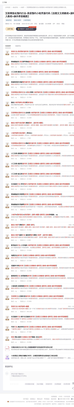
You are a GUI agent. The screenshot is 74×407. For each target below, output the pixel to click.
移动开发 (15, 7)
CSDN (60, 396)
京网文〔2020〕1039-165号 (45, 401)
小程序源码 (27, 20)
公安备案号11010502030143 (17, 401)
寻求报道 (46, 399)
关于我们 (26, 399)
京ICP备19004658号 (31, 401)
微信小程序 (17, 20)
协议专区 (53, 399)
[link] (7, 7)
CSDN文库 (67, 396)
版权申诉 (54, 404)
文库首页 (7, 7)
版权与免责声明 (47, 404)
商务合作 (39, 399)
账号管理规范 (37, 404)
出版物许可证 (61, 404)
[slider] (14, 384)
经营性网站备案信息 (59, 401)
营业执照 (68, 404)
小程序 (22, 7)
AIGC (58, 23)
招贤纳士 (33, 399)
